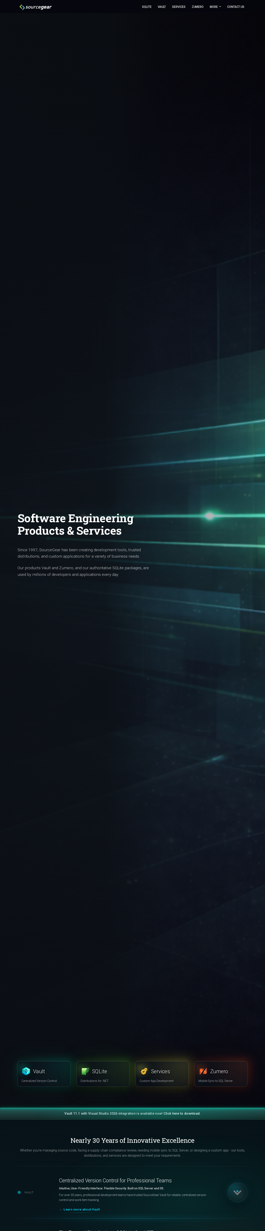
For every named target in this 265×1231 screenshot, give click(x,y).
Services (179, 6)
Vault (162, 6)
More (214, 6)
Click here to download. (182, 1113)
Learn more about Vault (82, 1209)
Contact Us (235, 6)
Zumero (198, 6)
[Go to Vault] (230, 1192)
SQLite (147, 6)
